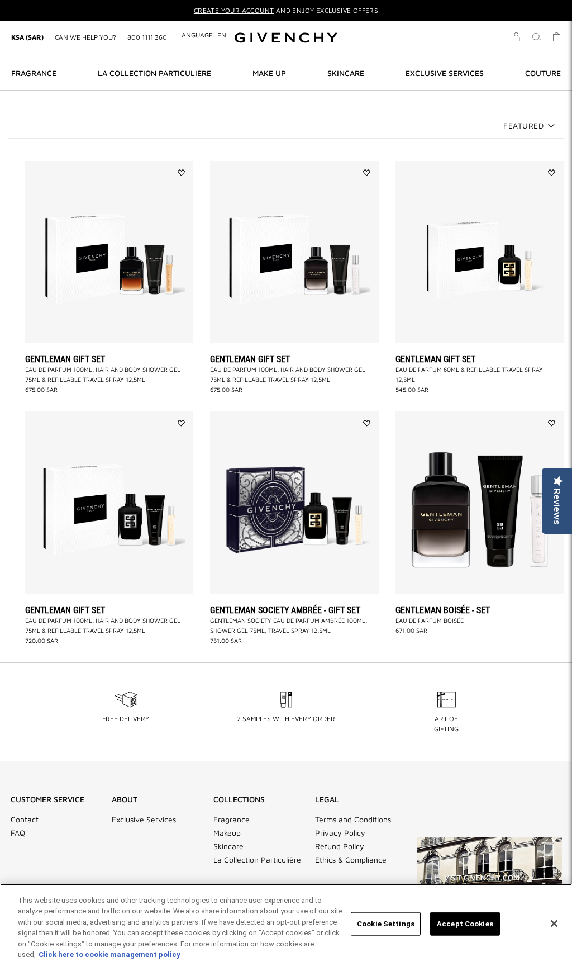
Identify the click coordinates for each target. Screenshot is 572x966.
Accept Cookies (465, 924)
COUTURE (543, 73)
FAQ (18, 832)
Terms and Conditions (353, 819)
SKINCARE (345, 73)
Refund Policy (339, 846)
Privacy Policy (340, 832)
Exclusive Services (144, 819)
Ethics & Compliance (351, 859)
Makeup (227, 832)
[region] (286, 925)
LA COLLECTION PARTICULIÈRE (154, 73)
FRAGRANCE (33, 73)
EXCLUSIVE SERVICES (445, 73)
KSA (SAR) (27, 37)
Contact (25, 819)
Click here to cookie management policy (109, 954)
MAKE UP (269, 73)
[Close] (554, 923)
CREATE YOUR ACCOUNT (234, 10)
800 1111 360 (147, 37)
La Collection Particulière (257, 859)
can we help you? (85, 37)
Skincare (228, 846)
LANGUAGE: (202, 35)
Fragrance (231, 819)
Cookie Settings (385, 924)
